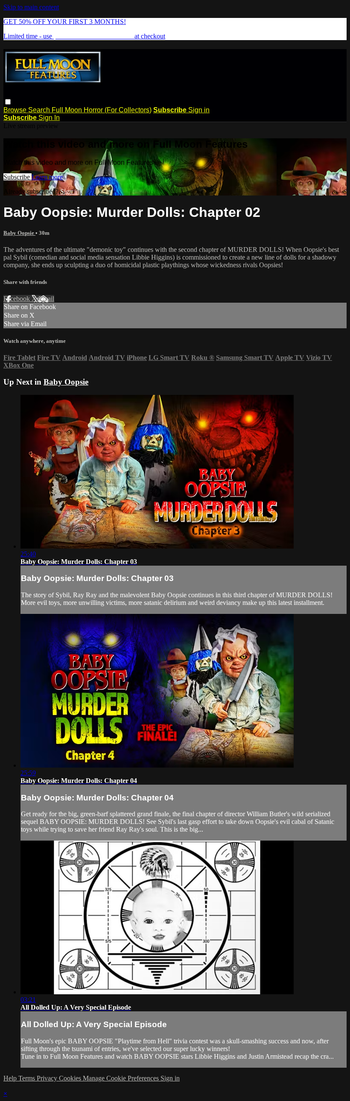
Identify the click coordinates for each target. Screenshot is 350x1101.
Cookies (71, 1078)
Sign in (199, 110)
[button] (8, 102)
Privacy (48, 1078)
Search (40, 110)
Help (10, 1078)
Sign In (49, 117)
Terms (27, 1078)
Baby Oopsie (19, 233)
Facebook (17, 298)
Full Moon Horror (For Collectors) (102, 110)
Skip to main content (31, 7)
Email (46, 298)
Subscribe (17, 177)
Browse (15, 110)
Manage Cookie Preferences (121, 1078)
